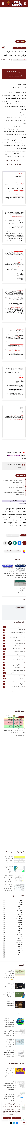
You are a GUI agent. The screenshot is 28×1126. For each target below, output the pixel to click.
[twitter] (11, 1123)
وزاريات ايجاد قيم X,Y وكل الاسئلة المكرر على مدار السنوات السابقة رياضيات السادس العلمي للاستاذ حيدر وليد (8, 879)
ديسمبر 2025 (19, 910)
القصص (14, 678)
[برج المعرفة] (14, 3)
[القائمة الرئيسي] (25, 3)
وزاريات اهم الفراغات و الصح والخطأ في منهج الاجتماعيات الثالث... (8, 1097)
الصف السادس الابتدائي (19, 47)
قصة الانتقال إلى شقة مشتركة (9, 1004)
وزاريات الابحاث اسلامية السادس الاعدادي (8, 870)
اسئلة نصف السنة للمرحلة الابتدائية (14, 638)
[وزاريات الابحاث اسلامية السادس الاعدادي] (19, 869)
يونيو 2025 (20, 922)
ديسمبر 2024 (19, 934)
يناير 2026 (20, 908)
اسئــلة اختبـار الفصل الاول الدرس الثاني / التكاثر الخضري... (8, 1054)
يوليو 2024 (20, 944)
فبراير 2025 (20, 930)
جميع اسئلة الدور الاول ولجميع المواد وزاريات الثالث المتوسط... (9, 1086)
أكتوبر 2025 (20, 914)
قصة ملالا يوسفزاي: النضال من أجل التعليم (8, 996)
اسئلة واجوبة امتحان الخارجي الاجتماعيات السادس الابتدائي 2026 (13, 482)
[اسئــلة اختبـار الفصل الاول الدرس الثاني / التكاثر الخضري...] (20, 1053)
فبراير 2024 (20, 954)
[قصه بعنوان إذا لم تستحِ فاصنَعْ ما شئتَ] (20, 986)
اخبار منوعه (14, 629)
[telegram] (14, 1123)
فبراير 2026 (20, 906)
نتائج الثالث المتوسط (14, 684)
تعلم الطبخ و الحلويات (14, 681)
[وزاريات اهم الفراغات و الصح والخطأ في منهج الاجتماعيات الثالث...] (20, 1095)
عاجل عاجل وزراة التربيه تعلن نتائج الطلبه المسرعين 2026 (14, 732)
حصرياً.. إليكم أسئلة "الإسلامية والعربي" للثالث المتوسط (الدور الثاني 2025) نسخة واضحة (8, 889)
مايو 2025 (20, 924)
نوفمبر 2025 (19, 912)
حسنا (16, 1118)
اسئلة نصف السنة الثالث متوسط (14, 635)
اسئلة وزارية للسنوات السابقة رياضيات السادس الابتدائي (14, 493)
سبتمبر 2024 (19, 940)
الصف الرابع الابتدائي (14, 665)
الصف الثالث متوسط (14, 648)
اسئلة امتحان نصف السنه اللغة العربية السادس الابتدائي (8, 1033)
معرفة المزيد (7, 1118)
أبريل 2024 (20, 950)
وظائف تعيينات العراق (14, 686)
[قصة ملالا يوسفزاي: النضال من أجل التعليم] (20, 995)
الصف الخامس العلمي (14, 662)
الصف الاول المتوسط (14, 646)
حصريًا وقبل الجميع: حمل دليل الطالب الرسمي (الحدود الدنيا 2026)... (8, 41)
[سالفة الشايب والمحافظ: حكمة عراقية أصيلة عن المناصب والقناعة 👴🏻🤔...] (20, 972)
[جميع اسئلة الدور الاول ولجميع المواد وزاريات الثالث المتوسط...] (20, 1084)
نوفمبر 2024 (19, 936)
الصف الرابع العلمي (14, 670)
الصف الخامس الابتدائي (14, 657)
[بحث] (3, 3)
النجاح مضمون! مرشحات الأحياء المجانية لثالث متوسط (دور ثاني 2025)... (9, 1074)
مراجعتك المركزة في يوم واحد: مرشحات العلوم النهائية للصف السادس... (8, 1023)
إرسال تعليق (20, 607)
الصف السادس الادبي (14, 675)
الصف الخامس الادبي (14, 659)
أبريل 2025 (20, 926)
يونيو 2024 (20, 946)
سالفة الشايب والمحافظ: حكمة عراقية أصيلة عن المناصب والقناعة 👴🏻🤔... (9, 975)
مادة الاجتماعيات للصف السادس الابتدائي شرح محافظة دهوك (9, 1044)
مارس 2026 (20, 904)
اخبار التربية (14, 627)
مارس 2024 (20, 952)
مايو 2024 (20, 948)
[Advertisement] (14, 24)
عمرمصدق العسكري (18, 60)
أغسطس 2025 (19, 918)
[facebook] (17, 1123)
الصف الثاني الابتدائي (14, 651)
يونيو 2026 (20, 900)
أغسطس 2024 (19, 942)
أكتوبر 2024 (20, 938)
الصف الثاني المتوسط (14, 654)
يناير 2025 (20, 932)
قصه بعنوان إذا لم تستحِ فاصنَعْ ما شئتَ (9, 987)
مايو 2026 (20, 902)
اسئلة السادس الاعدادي (14, 632)
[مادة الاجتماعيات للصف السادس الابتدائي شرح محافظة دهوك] (20, 1042)
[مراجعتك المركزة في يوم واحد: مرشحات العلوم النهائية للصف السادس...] (20, 1021)
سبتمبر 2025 (19, 916)
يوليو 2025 (20, 920)
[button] (19, 543)
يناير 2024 (20, 956)
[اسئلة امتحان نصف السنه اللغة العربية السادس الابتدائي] (20, 1032)
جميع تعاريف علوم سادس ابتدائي (15, 487)
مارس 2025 (20, 928)
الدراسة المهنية (14, 640)
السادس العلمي (14, 643)
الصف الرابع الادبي (14, 667)
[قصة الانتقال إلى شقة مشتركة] (20, 1004)
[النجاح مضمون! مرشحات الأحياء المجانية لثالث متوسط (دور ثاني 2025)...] (20, 1071)
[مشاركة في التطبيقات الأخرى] (5, 543)
